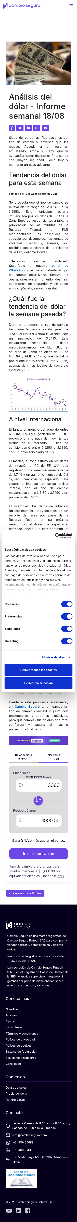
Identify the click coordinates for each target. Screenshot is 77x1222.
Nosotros (12, 1009)
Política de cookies (19, 1045)
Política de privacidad (20, 1039)
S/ (20, 785)
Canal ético (13, 1064)
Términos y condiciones (22, 1033)
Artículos (12, 1015)
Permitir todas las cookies (38, 670)
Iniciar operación (38, 853)
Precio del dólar (16, 1093)
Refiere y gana (15, 1100)
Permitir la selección (38, 683)
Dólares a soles (16, 1087)
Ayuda (10, 1021)
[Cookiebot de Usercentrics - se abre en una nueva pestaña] (55, 535)
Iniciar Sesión (14, 1027)
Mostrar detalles (53, 657)
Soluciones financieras (21, 1058)
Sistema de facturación (21, 1051)
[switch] (66, 616)
